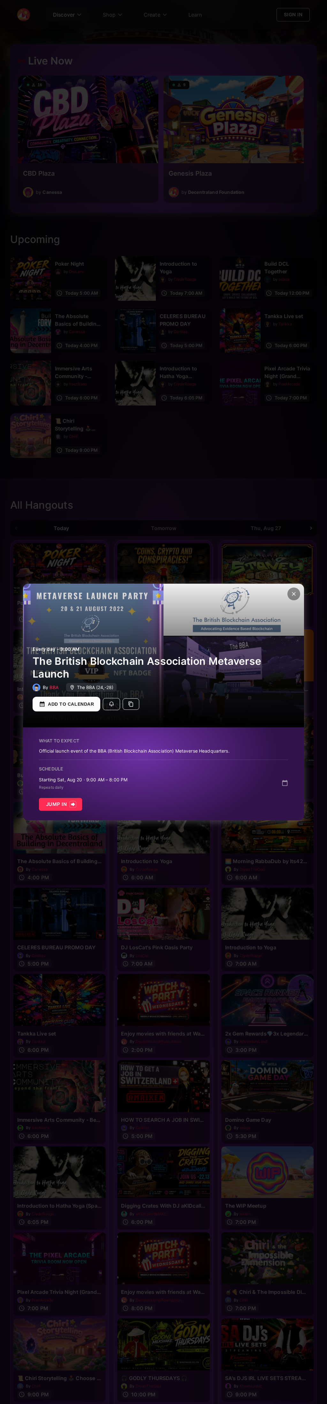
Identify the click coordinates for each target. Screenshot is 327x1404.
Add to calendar (71, 704)
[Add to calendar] (285, 783)
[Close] (293, 594)
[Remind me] (111, 704)
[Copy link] (131, 704)
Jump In (56, 804)
